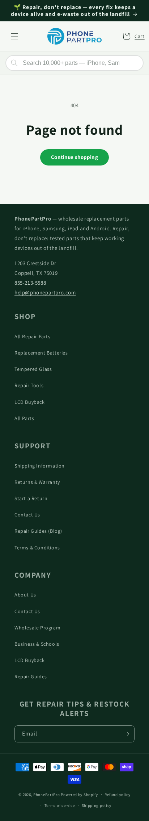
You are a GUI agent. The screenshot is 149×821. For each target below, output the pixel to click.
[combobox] (74, 63)
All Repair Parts (32, 336)
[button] (14, 36)
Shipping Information (39, 465)
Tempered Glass (33, 369)
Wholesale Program (37, 627)
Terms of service (59, 805)
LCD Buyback (29, 402)
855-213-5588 (30, 282)
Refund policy (117, 794)
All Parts (24, 418)
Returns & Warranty (37, 482)
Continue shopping (74, 157)
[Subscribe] (126, 733)
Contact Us (27, 514)
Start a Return (30, 498)
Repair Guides (30, 676)
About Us (25, 594)
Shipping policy (97, 805)
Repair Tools (28, 385)
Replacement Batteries (41, 352)
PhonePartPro (46, 794)
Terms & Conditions (37, 547)
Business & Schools (36, 644)
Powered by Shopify (79, 794)
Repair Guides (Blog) (38, 531)
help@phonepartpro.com (45, 292)
